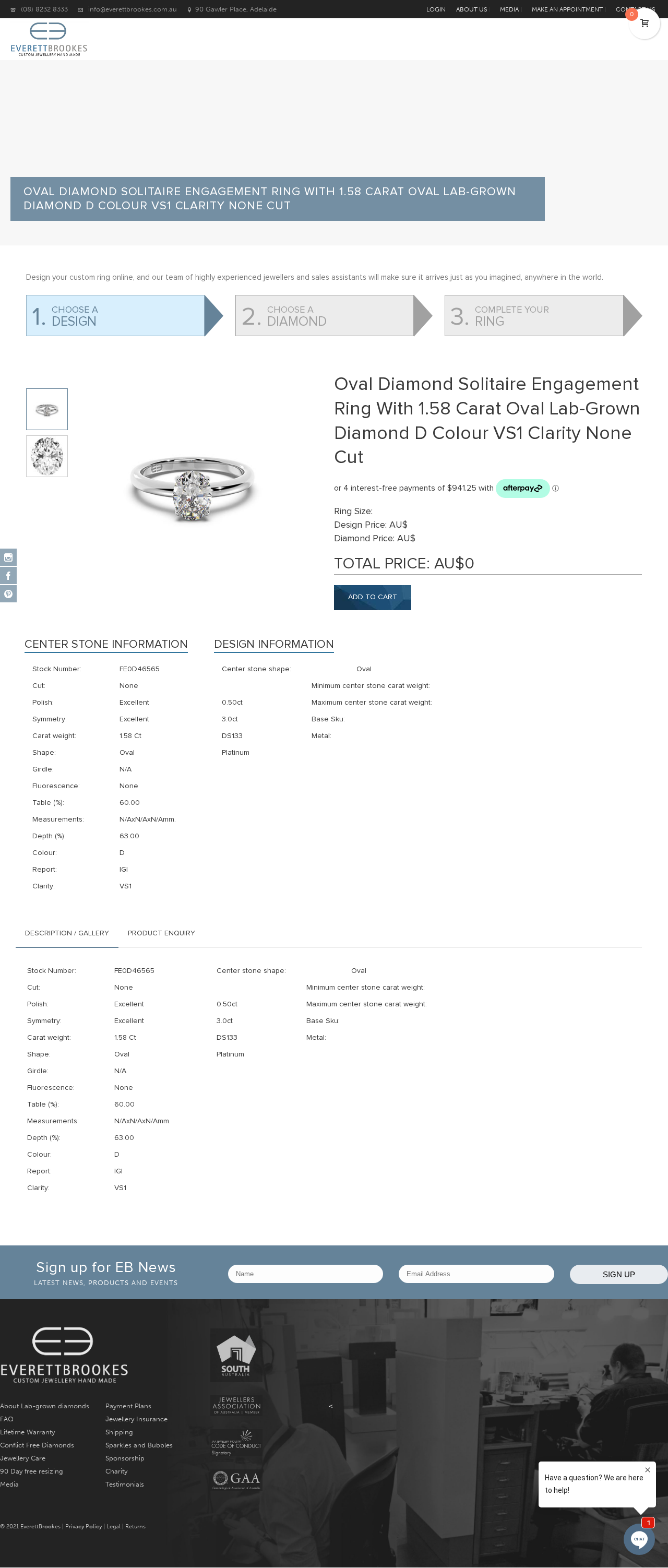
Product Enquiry (161, 933)
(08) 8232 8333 (44, 9)
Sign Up (619, 1274)
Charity (116, 1471)
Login (436, 9)
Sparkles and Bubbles (139, 1445)
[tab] (67, 933)
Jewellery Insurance (136, 1419)
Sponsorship (125, 1458)
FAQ (7, 1419)
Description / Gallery (67, 933)
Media (9, 1484)
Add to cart (372, 597)
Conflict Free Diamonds (37, 1445)
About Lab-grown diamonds (44, 1406)
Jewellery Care (22, 1458)
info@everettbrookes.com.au (132, 9)
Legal (113, 1526)
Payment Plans (128, 1406)
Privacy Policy (83, 1526)
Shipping (119, 1432)
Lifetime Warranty (27, 1432)
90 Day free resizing (31, 1471)
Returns (135, 1526)
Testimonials (124, 1484)
